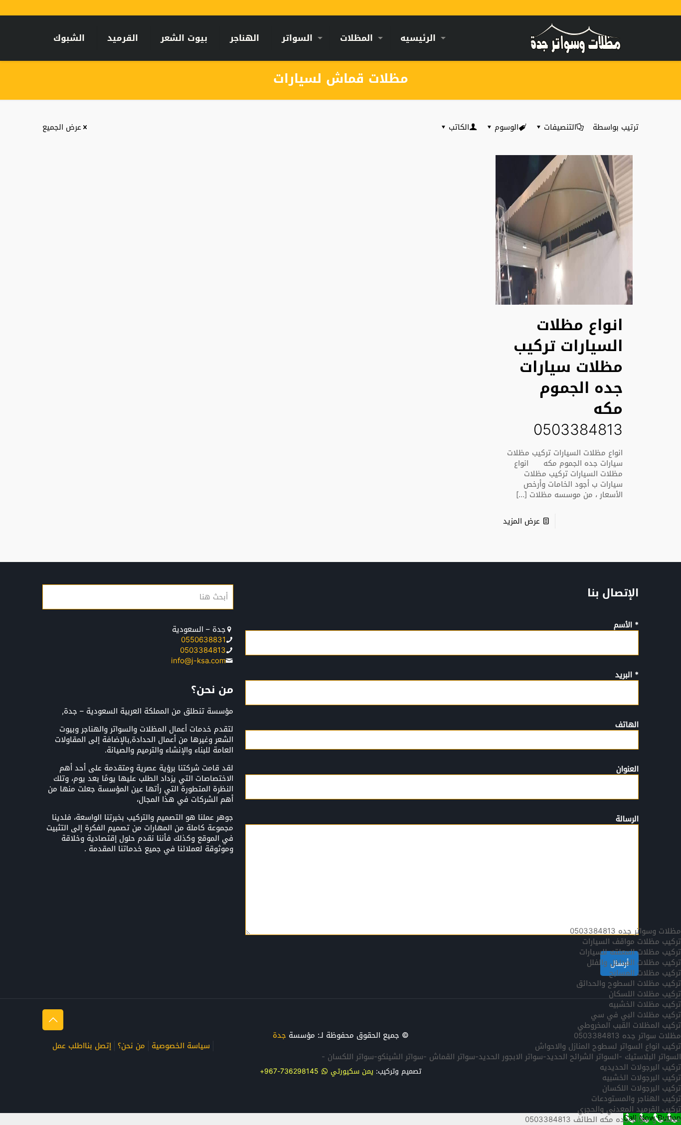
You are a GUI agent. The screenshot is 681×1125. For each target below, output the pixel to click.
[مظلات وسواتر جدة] (575, 37)
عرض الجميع (61, 127)
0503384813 (203, 650)
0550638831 (203, 640)
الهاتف (627, 726)
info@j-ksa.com (198, 661)
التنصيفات (560, 127)
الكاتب (459, 127)
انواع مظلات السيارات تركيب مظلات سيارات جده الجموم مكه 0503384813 (568, 377)
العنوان (627, 770)
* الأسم (626, 626)
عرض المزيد (521, 521)
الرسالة (627, 820)
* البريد (627, 676)
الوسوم (506, 127)
